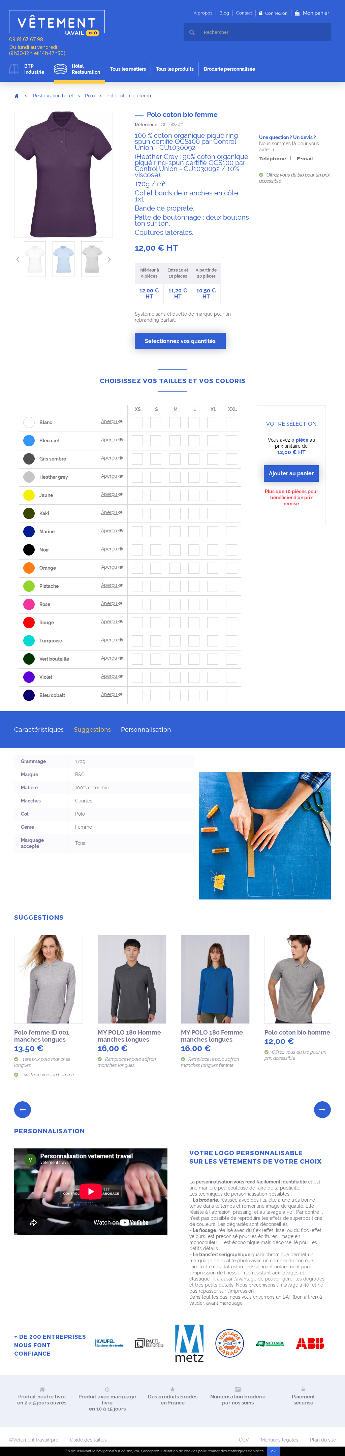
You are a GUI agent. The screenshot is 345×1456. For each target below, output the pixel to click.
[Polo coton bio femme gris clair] (92, 259)
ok (273, 1451)
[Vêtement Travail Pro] (61, 23)
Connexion (276, 13)
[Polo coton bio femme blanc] (34, 259)
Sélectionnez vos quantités (180, 341)
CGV (244, 1440)
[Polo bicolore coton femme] (260, 979)
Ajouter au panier (291, 473)
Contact (244, 12)
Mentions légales (279, 1440)
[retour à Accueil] (16, 95)
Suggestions (92, 729)
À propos (203, 12)
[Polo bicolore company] (94, 979)
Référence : (147, 124)
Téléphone (272, 158)
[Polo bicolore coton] (177, 979)
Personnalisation (146, 729)
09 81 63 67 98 (26, 39)
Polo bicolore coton (172, 1032)
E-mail (305, 158)
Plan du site (323, 1440)
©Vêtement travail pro (33, 1440)
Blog (224, 12)
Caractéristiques (39, 729)
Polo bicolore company (80, 1036)
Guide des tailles (88, 1440)
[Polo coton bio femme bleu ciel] (63, 259)
